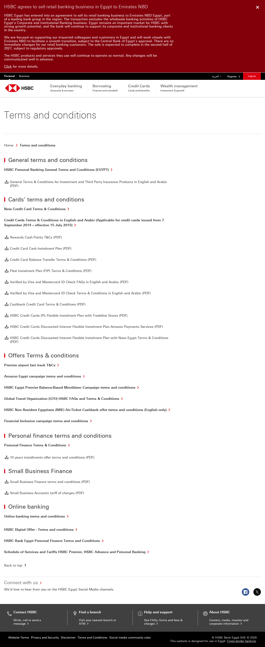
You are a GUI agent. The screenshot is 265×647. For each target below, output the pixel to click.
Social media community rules (130, 637)
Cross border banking (241, 641)
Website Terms (18, 637)
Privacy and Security (45, 637)
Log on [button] (252, 76)
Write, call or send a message (27, 621)
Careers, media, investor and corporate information (228, 621)
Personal (9, 76)
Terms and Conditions (92, 637)
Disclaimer (68, 637)
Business (24, 76)
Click (8, 66)
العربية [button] (218, 76)
